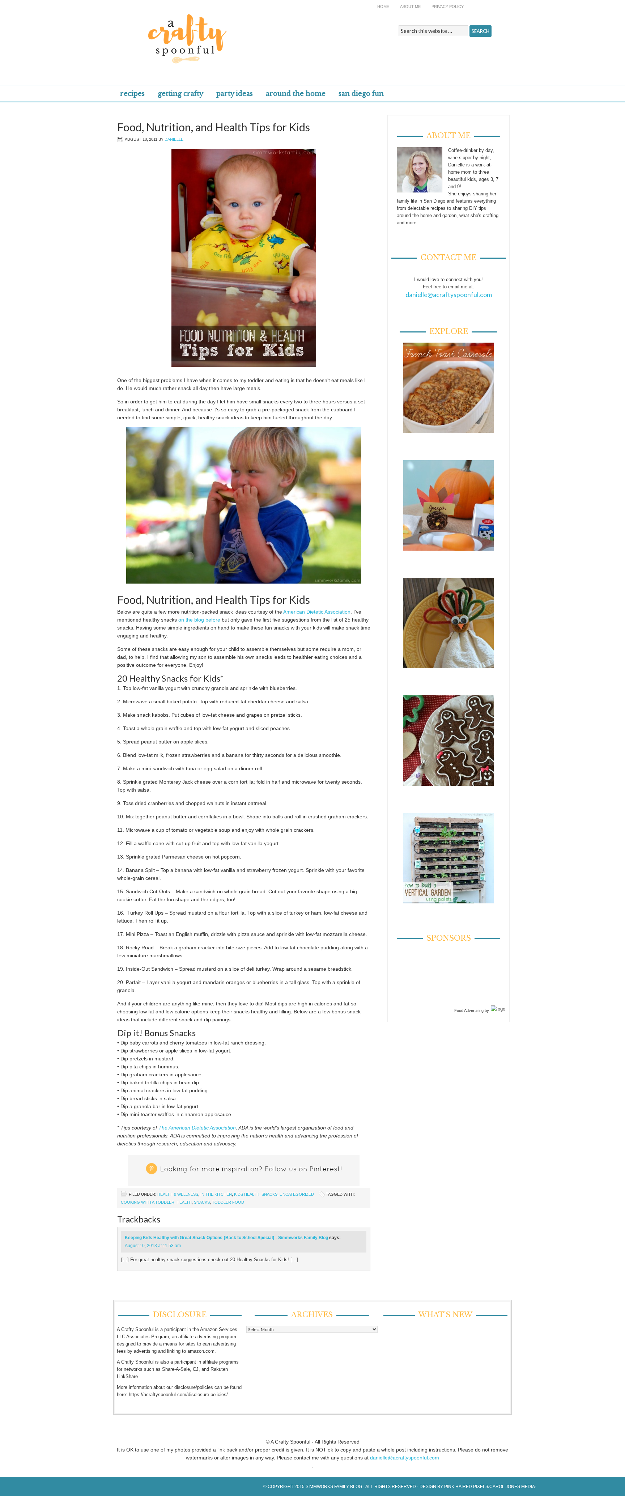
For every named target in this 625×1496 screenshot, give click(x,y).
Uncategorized (297, 1194)
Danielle (174, 139)
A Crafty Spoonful (220, 33)
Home (383, 6)
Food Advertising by (471, 1010)
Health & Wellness (177, 1194)
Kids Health (246, 1194)
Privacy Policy (447, 6)
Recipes (132, 94)
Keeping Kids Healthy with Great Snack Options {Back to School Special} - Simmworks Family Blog (226, 1237)
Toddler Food (228, 1202)
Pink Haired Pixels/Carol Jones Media (489, 1486)
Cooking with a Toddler (147, 1202)
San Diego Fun (361, 94)
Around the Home (296, 94)
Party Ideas (234, 94)
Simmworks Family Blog (334, 1486)
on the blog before (199, 620)
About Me (410, 6)
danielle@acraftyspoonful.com (448, 294)
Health (184, 1202)
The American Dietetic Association (197, 1128)
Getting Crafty (180, 94)
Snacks (269, 1194)
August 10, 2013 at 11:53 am (153, 1245)
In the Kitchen (216, 1194)
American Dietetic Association (316, 612)
